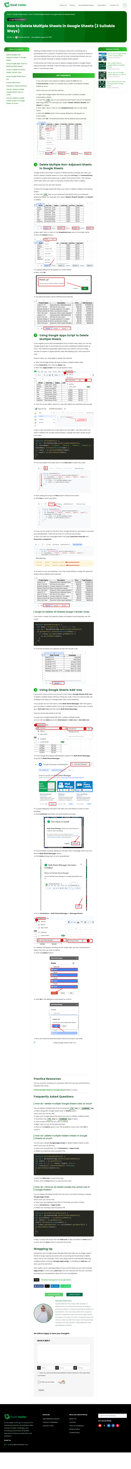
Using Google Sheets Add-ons (16, 77)
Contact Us (114, 5)
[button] (125, 5)
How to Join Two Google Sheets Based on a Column (117, 73)
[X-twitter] (104, 1425)
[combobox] (112, 1416)
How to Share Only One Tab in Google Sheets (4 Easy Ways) (116, 84)
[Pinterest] (117, 1425)
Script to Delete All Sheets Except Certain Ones (15, 71)
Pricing (72, 5)
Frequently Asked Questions (16, 86)
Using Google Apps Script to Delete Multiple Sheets (16, 65)
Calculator (101, 5)
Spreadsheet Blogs (86, 5)
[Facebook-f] (113, 1425)
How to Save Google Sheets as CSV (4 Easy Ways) (117, 55)
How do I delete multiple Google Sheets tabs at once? (15, 92)
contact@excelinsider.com (18, 1444)
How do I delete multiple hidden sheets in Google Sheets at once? (15, 100)
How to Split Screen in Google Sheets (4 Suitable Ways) (116, 65)
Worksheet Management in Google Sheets (56, 1280)
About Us (63, 5)
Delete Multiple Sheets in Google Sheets (50, 1090)
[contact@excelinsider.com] (5, 1444)
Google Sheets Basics (20, 14)
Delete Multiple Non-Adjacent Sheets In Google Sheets (16, 57)
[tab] (54, 1294)
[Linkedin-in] (108, 1425)
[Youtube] (100, 1425)
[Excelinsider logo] (15, 4)
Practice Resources (13, 83)
